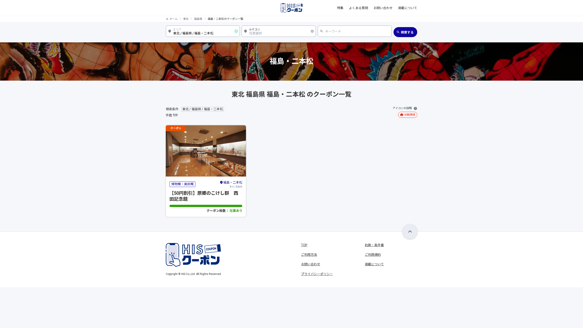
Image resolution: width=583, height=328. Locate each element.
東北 (186, 18)
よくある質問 (358, 8)
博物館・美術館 (182, 184)
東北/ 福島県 (232, 184)
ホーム (173, 18)
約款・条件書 (374, 245)
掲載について (407, 8)
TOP (304, 245)
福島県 (198, 18)
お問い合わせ (383, 8)
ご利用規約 (373, 254)
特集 (340, 8)
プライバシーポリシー (317, 274)
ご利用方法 (309, 254)
